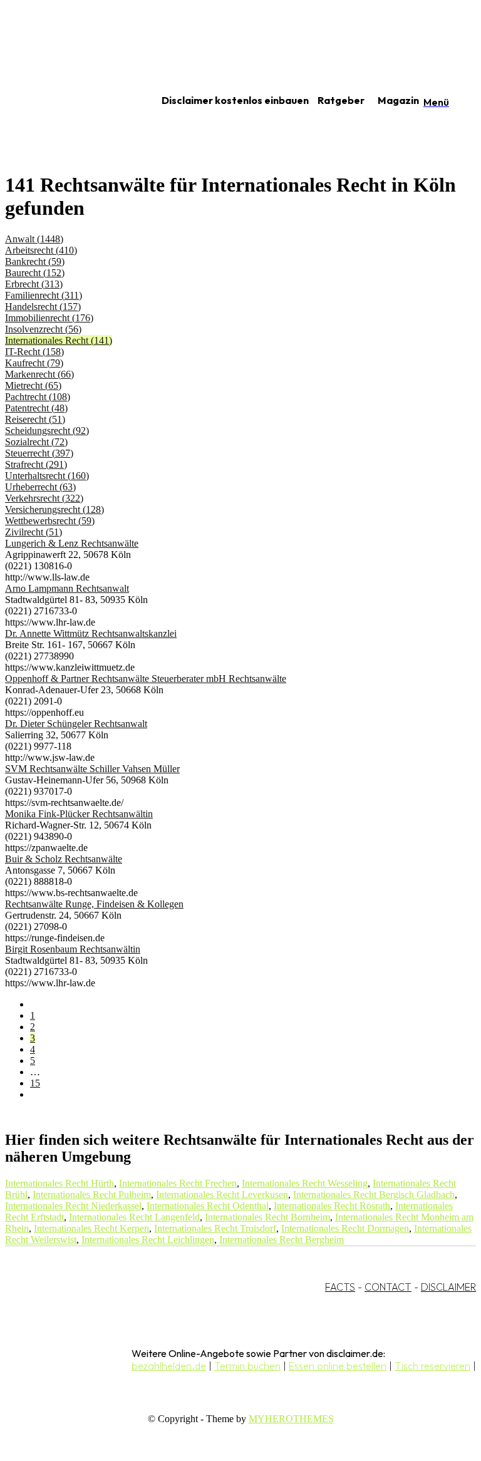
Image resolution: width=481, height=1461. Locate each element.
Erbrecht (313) (34, 284)
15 (35, 1083)
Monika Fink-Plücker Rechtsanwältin (79, 813)
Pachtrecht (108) (37, 396)
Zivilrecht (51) (33, 532)
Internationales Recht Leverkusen (222, 1194)
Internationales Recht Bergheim (281, 1239)
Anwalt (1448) (34, 239)
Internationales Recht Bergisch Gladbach (374, 1194)
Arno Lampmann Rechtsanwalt (67, 588)
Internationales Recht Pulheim (92, 1194)
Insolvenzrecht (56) (43, 329)
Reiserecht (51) (35, 419)
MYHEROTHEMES (291, 1418)
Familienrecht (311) (43, 295)
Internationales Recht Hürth (59, 1183)
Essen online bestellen (337, 1366)
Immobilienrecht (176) (49, 317)
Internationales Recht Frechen (178, 1183)
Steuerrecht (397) (39, 453)
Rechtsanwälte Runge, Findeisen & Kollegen (94, 904)
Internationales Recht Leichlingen (147, 1239)
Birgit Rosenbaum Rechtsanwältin (72, 949)
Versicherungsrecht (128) (54, 509)
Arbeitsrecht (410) (41, 250)
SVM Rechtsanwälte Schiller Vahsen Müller (92, 768)
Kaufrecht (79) (34, 363)
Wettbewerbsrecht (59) (50, 520)
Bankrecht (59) (35, 261)
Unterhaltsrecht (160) (47, 475)
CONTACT (388, 1287)
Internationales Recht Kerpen (91, 1228)
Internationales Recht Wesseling (305, 1183)
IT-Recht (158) (34, 351)
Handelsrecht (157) (43, 306)
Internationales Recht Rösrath (332, 1205)
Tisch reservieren (432, 1366)
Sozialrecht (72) (36, 441)
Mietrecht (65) (33, 385)
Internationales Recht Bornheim (267, 1217)
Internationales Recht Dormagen (345, 1228)
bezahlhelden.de (169, 1366)
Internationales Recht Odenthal (208, 1205)
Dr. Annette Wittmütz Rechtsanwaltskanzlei (91, 633)
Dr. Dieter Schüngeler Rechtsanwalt (76, 723)
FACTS (340, 1287)
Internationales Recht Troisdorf (215, 1228)
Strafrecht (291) (36, 464)
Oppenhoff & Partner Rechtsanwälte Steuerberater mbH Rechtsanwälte (145, 678)
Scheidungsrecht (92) (47, 430)
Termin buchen (247, 1366)
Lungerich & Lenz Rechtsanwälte (71, 543)
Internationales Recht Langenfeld (134, 1217)
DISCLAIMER (448, 1287)
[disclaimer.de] (67, 100)
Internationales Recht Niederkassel (73, 1205)
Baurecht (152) (35, 272)
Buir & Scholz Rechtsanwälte (63, 859)
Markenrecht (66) (39, 374)
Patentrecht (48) (36, 408)
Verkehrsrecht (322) (44, 498)
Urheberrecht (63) (40, 487)
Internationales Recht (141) (58, 340)
